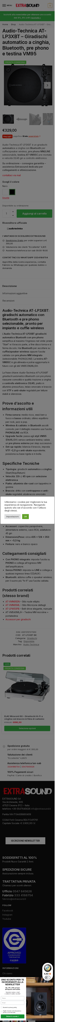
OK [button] (25, 516)
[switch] (48, 977)
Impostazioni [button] (12, 516)
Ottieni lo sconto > (12, 1016)
